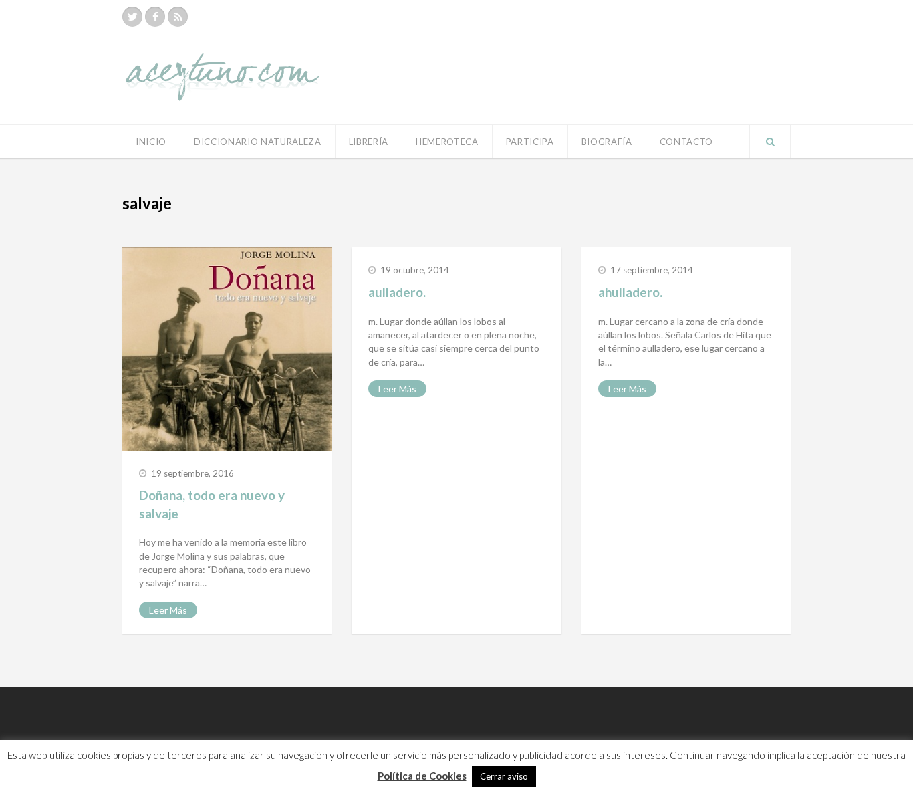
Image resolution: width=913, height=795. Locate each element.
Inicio (151, 141)
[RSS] (178, 17)
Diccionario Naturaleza (257, 141)
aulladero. (397, 292)
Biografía (606, 141)
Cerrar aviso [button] (504, 776)
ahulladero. (630, 292)
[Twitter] (132, 17)
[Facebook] (155, 17)
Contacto (686, 141)
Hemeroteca (447, 141)
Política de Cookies (422, 776)
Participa (530, 141)
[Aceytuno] (222, 62)
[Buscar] (770, 141)
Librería (368, 141)
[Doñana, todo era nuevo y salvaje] (227, 349)
